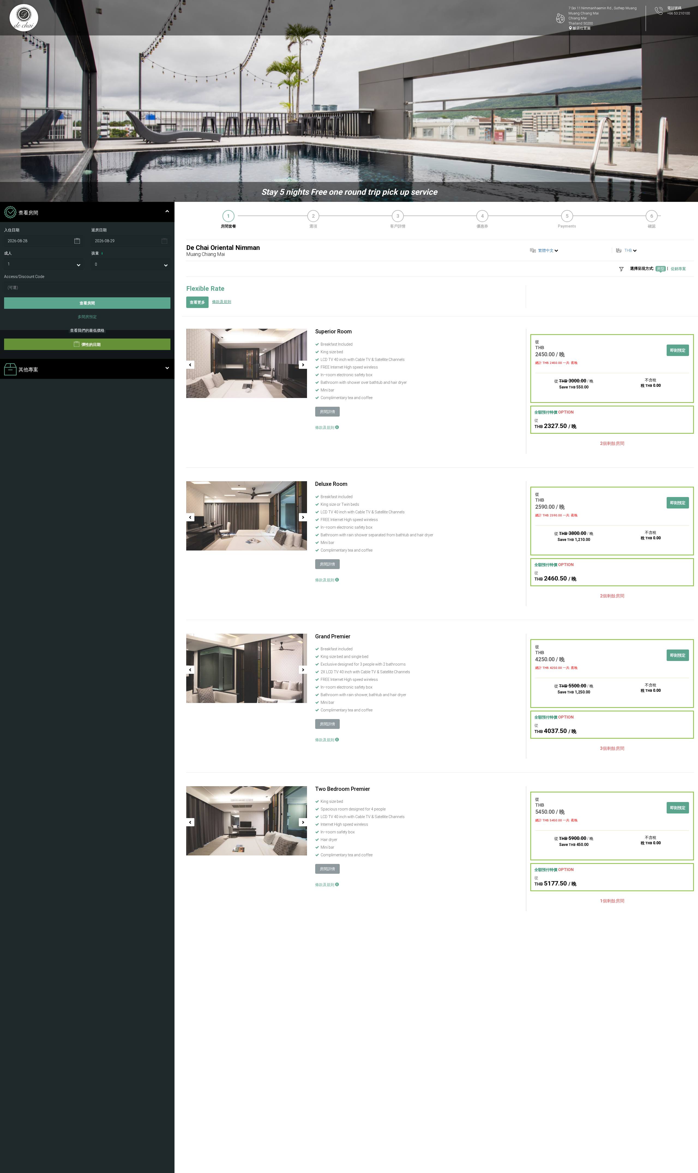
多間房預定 (87, 317)
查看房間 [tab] (28, 213)
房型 (660, 269)
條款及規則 (221, 302)
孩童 (97, 253)
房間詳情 (327, 411)
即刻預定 (677, 350)
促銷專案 (678, 269)
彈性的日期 (91, 345)
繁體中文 (545, 250)
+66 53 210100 (678, 13)
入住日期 (11, 230)
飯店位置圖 (581, 28)
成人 (8, 253)
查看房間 (87, 303)
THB (628, 250)
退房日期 (99, 230)
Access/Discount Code (24, 276)
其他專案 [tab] (28, 370)
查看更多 (197, 302)
